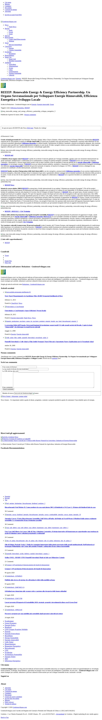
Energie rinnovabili (43, 104)
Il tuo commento (7, 387)
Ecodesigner (9, 621)
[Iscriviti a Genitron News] (9, 437)
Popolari (7, 496)
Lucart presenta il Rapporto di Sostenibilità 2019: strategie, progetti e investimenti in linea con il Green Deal (41, 602)
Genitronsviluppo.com (8, 78)
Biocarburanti (10, 648)
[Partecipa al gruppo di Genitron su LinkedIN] (15, 439)
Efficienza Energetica (17, 108)
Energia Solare (10, 657)
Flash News (12, 27)
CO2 (6, 650)
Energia (11, 48)
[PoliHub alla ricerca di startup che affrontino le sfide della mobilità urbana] (13, 576)
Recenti (7, 498)
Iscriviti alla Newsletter (12, 698)
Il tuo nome (9, 367)
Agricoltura (12, 64)
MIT (6, 659)
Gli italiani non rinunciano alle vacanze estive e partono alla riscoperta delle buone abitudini (35, 591)
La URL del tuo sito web (10, 371)
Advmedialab (60, 714)
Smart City (8, 57)
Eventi (11, 32)
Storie (10, 30)
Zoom (11, 34)
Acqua (11, 68)
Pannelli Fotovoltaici (12, 634)
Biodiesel (8, 627)
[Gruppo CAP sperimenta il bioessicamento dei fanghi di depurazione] (27, 565)
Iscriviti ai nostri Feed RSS (13, 15)
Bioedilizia (9, 636)
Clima (11, 70)
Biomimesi (12, 54)
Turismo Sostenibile (15, 73)
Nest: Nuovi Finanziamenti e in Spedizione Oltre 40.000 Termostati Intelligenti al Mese (34, 296)
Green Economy (11, 623)
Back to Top (5, 717)
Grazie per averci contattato (13, 697)
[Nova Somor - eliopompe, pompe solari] (14, 396)
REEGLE (47, 216)
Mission (7, 4)
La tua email (15, 369)
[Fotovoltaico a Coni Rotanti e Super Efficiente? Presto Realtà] (14, 306)
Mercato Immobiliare (15, 45)
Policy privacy (9, 702)
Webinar (11, 41)
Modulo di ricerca (8, 393)
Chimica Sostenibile (15, 50)
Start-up (7, 36)
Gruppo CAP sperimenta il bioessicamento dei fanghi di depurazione (28, 569)
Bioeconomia (9, 37)
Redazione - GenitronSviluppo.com (33, 284)
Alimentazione (13, 66)
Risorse (7, 28)
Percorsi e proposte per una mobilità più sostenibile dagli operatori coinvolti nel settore (34, 613)
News (6, 25)
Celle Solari (9, 642)
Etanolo (7, 632)
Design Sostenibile (11, 638)
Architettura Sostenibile (13, 655)
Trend (6, 43)
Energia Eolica (10, 625)
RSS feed (30, 128)
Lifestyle (11, 75)
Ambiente (8, 62)
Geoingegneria (13, 71)
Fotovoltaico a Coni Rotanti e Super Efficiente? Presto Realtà (25, 310)
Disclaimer (8, 695)
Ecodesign (8, 52)
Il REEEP (4, 171)
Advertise (8, 11)
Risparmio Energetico (13, 646)
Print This (8, 263)
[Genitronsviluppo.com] (8, 21)
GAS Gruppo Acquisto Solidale (16, 629)
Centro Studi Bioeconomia (17, 39)
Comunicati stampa (11, 9)
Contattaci (8, 6)
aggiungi (54, 358)
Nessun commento (30, 114)
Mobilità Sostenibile (15, 61)
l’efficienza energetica (29, 143)
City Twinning (28, 222)
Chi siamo (8, 2)
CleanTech (8, 46)
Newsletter (8, 8)
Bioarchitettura (9, 55)
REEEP (27, 108)
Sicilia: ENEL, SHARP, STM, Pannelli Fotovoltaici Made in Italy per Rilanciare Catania (34, 557)
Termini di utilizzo (10, 704)
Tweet (7, 255)
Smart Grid (12, 59)
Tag (6, 500)
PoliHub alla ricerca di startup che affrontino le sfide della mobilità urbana (30, 580)
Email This (8, 261)
